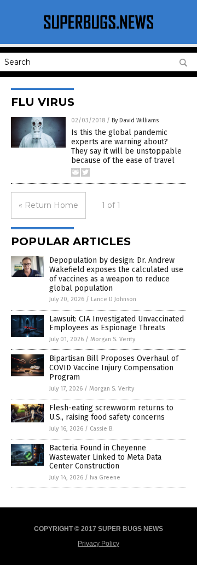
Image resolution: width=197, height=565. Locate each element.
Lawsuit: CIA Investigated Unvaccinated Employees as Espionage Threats (116, 323)
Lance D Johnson (113, 299)
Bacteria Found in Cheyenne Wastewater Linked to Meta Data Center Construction (105, 457)
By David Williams (135, 120)
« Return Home (48, 205)
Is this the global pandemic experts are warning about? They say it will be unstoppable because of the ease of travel (126, 146)
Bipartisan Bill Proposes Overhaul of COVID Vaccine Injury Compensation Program (113, 368)
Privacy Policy (98, 543)
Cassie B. (102, 428)
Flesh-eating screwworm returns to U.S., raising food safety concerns (111, 412)
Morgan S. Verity (112, 339)
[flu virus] (98, 29)
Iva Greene (105, 477)
